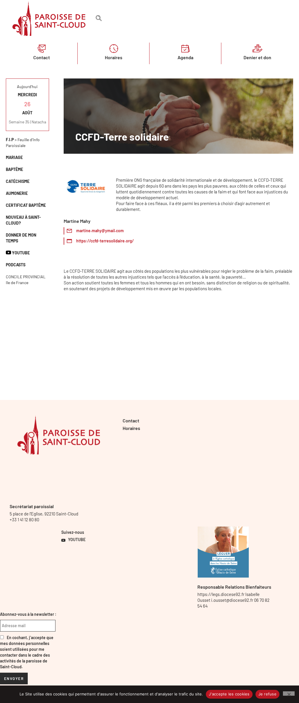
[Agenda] (185, 48)
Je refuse (267, 694)
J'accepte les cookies (229, 694)
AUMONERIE (17, 193)
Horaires (113, 57)
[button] (98, 18)
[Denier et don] (257, 48)
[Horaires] (113, 48)
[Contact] (42, 48)
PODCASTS (15, 264)
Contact (41, 57)
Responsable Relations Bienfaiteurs (234, 587)
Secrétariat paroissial (32, 506)
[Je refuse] (289, 693)
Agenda (185, 57)
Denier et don (257, 57)
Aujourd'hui (27, 86)
